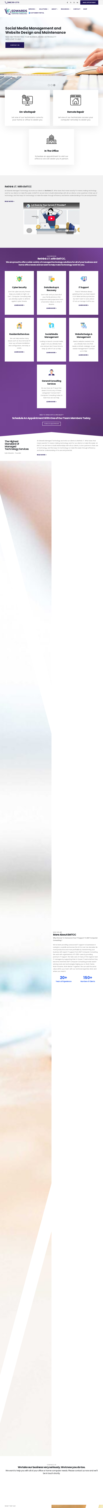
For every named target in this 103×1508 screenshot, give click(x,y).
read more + (9, 201)
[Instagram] (74, 2)
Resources (65, 9)
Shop (85, 9)
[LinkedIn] (77, 2)
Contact (76, 9)
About (54, 9)
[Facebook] (67, 2)
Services (31, 9)
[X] (70, 2)
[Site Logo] (16, 10)
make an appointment (51, 424)
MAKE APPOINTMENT (89, 2)
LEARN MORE (19, 305)
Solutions (43, 9)
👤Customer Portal (36, 13)
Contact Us (14, 45)
